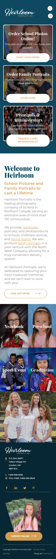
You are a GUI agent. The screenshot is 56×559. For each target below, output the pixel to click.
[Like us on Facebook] (6, 487)
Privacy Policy (39, 549)
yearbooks (30, 227)
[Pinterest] (33, 487)
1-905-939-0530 (15, 475)
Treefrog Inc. (48, 554)
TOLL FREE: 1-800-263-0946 (22, 478)
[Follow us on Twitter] (24, 487)
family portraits (29, 243)
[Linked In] (15, 487)
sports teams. (21, 239)
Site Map (6, 554)
